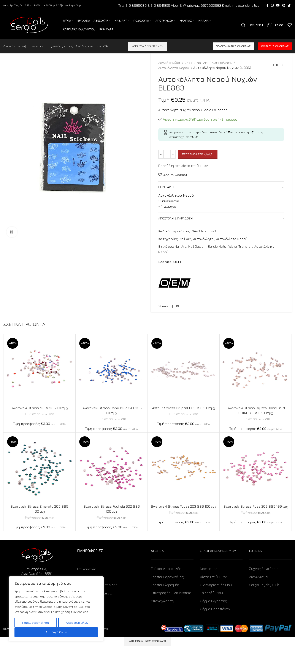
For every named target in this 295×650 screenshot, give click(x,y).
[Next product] (282, 65)
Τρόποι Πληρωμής (165, 585)
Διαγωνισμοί (258, 577)
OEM (177, 262)
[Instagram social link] (272, 5)
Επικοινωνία (86, 569)
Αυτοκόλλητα (222, 62)
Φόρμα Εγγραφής (213, 601)
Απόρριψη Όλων (77, 622)
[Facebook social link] (267, 5)
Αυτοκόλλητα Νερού (174, 68)
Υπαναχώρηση (162, 601)
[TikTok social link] (289, 5)
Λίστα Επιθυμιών (213, 577)
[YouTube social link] (278, 5)
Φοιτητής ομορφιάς (275, 46)
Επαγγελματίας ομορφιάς (233, 46)
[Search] (243, 25)
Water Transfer (240, 246)
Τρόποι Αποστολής (166, 569)
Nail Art (202, 62)
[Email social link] (177, 306)
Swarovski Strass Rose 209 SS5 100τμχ (255, 506)
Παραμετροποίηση (35, 622)
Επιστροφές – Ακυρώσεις (171, 593)
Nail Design (196, 246)
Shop (188, 62)
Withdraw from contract (147, 641)
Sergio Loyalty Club (264, 585)
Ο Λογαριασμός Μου (216, 585)
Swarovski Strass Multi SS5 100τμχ (39, 408)
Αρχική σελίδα (169, 62)
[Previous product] (273, 65)
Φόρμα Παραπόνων (215, 609)
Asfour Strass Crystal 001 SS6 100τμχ (183, 408)
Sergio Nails (217, 246)
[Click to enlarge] (11, 232)
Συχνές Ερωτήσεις (264, 569)
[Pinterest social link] (284, 5)
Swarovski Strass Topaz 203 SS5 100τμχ (183, 506)
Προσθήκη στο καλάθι (197, 154)
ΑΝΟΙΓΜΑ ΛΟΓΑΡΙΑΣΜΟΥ (147, 46)
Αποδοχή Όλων (56, 632)
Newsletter (208, 569)
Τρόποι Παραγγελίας (167, 577)
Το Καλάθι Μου (211, 593)
